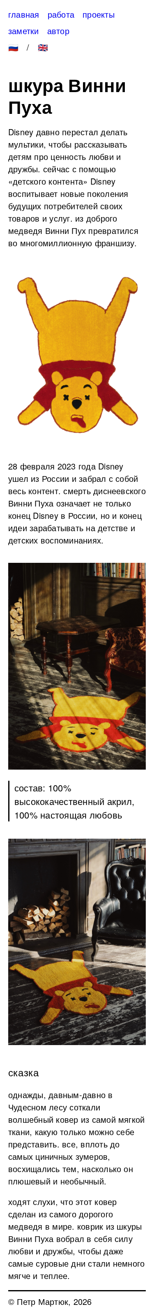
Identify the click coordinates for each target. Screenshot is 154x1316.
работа (61, 14)
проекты (99, 14)
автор (58, 31)
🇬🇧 (43, 47)
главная (23, 14)
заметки (23, 31)
